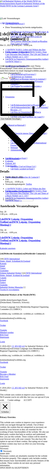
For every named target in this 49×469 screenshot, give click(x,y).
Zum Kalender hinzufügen (10, 119)
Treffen (29, 184)
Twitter (3, 325)
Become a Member (8, 374)
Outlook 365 (10, 163)
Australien (4, 271)
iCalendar (9, 161)
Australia (3, 285)
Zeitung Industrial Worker (10, 273)
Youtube (3, 330)
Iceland (3, 280)
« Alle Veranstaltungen (9, 23)
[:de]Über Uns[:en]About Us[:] (23, 166)
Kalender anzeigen (7, 248)
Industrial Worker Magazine (11, 287)
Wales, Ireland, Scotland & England (15, 275)
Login (2, 342)
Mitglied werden (7, 332)
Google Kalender (12, 159)
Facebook (4, 320)
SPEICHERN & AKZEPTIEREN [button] (14, 468)
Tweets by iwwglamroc (9, 289)
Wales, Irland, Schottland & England (15, 261)
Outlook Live (10, 166)
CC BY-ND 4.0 (18, 346)
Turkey (3, 282)
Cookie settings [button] (14, 400)
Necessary (7, 451)
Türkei (2, 268)
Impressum (4, 337)
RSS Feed (4, 335)
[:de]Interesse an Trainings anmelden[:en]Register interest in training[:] (28, 78)
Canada (3, 278)
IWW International (12, 259)
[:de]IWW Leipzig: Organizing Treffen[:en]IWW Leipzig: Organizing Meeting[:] (20, 222)
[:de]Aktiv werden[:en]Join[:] (22, 169)
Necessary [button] (4, 448)
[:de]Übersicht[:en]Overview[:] (23, 74)
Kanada (3, 263)
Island (2, 266)
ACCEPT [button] (28, 400)
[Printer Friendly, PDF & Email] (8, 78)
